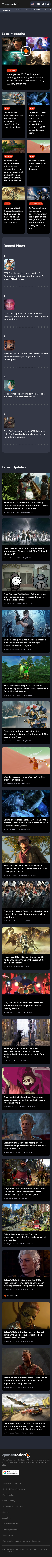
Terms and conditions (11, 1483)
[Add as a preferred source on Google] (10, 1472)
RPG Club (17, 10)
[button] (48, 4)
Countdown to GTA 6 (33, 10)
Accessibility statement (12, 1506)
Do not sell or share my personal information (21, 1541)
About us (6, 1518)
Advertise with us (10, 1524)
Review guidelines (10, 1529)
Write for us (7, 1535)
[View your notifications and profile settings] (43, 4)
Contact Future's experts (13, 1489)
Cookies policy (8, 1501)
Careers (5, 1512)
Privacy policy (8, 1495)
